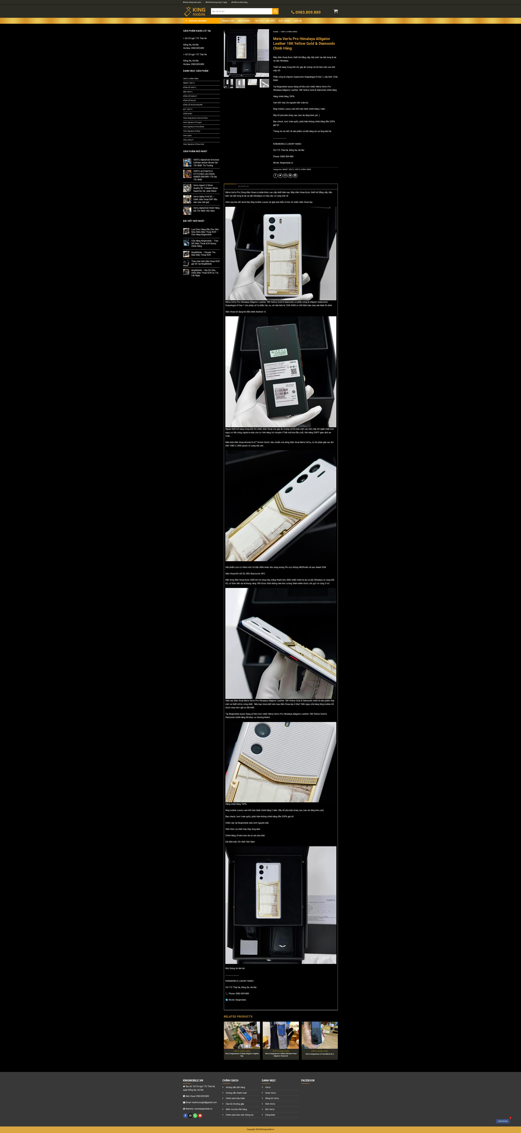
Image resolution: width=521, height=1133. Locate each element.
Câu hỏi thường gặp (235, 1104)
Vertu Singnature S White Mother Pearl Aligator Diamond (281, 1055)
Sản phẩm (244, 21)
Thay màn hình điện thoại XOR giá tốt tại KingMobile (205, 262)
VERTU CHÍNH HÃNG (190, 79)
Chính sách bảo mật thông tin (239, 1115)
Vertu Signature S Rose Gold (193, 144)
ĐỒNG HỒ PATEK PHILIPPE (193, 105)
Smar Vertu (270, 1093)
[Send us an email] (190, 1115)
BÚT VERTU (187, 109)
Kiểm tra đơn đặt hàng (236, 1109)
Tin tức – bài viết (265, 21)
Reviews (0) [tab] (243, 186)
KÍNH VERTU (188, 92)
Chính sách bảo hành (235, 1098)
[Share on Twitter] (280, 175)
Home (275, 32)
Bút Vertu (269, 1109)
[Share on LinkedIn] (295, 175)
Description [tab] (230, 186)
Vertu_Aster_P (188, 140)
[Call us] (195, 1115)
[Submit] (275, 11)
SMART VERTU (189, 83)
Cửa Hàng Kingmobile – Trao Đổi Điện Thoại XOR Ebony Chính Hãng (204, 243)
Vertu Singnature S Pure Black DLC (320, 1054)
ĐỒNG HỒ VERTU (189, 87)
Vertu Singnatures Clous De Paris (195, 118)
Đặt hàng (284, 21)
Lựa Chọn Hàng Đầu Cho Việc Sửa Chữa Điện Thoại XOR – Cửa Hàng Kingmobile (205, 232)
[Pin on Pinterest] (290, 175)
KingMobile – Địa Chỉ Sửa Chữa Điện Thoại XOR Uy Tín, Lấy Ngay (205, 273)
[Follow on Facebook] (185, 1115)
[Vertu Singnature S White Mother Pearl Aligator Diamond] (281, 1035)
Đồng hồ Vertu (272, 1098)
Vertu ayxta (187, 136)
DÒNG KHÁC (187, 114)
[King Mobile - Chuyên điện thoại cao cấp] (195, 11)
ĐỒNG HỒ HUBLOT (190, 96)
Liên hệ (298, 21)
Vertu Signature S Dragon (192, 122)
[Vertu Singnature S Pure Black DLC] (320, 1035)
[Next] (264, 53)
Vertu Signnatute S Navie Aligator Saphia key (242, 1055)
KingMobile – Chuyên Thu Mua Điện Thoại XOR (203, 253)
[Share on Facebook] (275, 175)
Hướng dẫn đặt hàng (235, 1087)
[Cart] (336, 11)
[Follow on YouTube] (200, 1115)
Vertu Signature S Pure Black (193, 127)
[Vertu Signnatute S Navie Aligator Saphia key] (242, 1035)
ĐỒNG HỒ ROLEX (189, 100)
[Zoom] (227, 73)
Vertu (268, 1087)
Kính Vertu (270, 1104)
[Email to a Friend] (285, 175)
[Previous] (228, 53)
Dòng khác (270, 1115)
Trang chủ (227, 21)
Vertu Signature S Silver (191, 131)
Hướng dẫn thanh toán (236, 1093)
